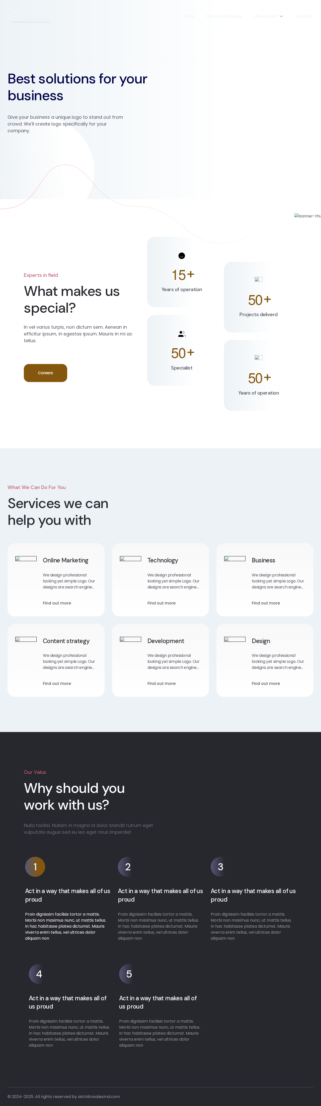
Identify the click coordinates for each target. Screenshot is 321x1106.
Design (261, 641)
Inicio (189, 16)
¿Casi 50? (304, 16)
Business (263, 560)
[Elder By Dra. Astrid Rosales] (30, 16)
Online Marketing (65, 560)
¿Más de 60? (266, 16)
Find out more (57, 603)
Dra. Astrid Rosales (224, 16)
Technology (162, 560)
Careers (45, 373)
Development (165, 641)
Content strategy (66, 641)
